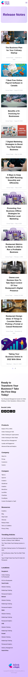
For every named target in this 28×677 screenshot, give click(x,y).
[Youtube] (8, 411)
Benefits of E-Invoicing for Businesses (14, 113)
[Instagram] (11, 411)
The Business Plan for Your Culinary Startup (14, 50)
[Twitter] (5, 411)
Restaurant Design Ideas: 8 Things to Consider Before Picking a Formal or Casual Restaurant (14, 321)
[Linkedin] (14, 411)
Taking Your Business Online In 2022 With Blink (14, 356)
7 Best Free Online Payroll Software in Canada (14, 83)
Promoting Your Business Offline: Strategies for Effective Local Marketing (14, 213)
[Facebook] (2, 411)
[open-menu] (26, 3)
